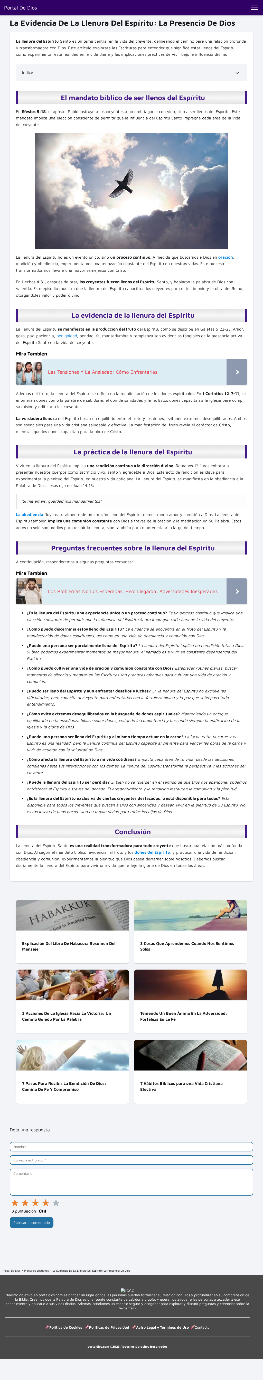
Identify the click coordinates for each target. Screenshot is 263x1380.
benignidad (67, 335)
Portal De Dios (20, 8)
